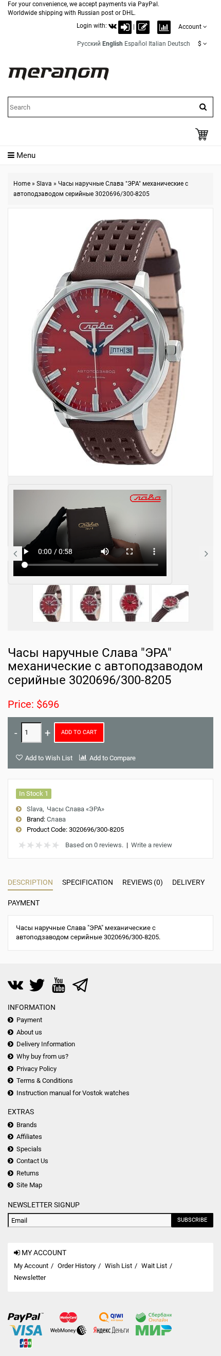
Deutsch (179, 43)
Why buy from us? (42, 1056)
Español (135, 43)
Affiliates (29, 1136)
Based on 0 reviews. (94, 845)
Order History (77, 1266)
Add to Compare (112, 758)
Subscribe (192, 1220)
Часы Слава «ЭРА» (75, 809)
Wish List (118, 1266)
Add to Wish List (48, 758)
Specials (29, 1149)
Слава (56, 819)
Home (21, 183)
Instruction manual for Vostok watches (73, 1093)
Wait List (154, 1266)
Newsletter (30, 1277)
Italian (157, 43)
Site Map (29, 1185)
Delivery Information (45, 1044)
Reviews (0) (142, 882)
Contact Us (32, 1161)
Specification (87, 882)
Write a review (151, 845)
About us (29, 1032)
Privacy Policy (36, 1069)
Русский (89, 43)
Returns (27, 1173)
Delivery (188, 882)
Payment (24, 903)
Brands (26, 1125)
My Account (31, 1266)
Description (30, 882)
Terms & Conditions (44, 1080)
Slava (44, 183)
